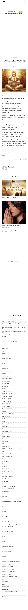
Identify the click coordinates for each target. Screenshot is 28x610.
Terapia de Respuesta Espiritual (9, 591)
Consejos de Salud (6, 401)
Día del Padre (5, 426)
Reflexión (4, 556)
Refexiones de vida (6, 554)
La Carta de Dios (6, 461)
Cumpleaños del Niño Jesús (8, 413)
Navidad (4, 514)
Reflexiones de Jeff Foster (8, 569)
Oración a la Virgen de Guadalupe (10, 524)
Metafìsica (4, 504)
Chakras (4, 388)
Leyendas (4, 478)
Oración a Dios (5, 521)
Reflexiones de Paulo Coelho (8, 571)
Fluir (3, 451)
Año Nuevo (4, 361)
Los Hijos (4, 484)
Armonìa (4, 373)
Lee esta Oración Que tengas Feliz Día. (11, 230)
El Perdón (4, 443)
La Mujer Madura (6, 468)
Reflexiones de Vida (6, 574)
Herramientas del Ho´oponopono (9, 453)
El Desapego (5, 441)
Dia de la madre (5, 423)
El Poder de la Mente (7, 446)
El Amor (4, 438)
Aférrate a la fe (5, 348)
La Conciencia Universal (7, 463)
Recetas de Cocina (6, 551)
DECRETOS (5, 418)
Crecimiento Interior (7, 406)
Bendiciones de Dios (7, 381)
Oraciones (14, 57)
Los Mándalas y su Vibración (8, 486)
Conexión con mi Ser (7, 393)
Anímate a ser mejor (6, 358)
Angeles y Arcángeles (7, 356)
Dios (3, 428)
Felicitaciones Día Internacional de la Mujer (12, 448)
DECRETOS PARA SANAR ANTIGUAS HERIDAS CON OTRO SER (13, 320)
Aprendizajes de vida (7, 371)
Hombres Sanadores (7, 456)
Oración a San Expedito (7, 526)
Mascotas (4, 496)
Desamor (4, 421)
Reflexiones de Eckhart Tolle (8, 566)
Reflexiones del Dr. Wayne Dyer (9, 576)
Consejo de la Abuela (7, 396)
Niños (3, 519)
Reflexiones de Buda (7, 564)
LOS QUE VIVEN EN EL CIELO (8, 489)
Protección (4, 549)
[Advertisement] (14, 38)
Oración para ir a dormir (7, 531)
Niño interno (5, 516)
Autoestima (5, 376)
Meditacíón (4, 499)
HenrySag (4, 323)
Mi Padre (4, 506)
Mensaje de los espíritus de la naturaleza (11, 501)
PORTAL (4, 544)
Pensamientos (5, 539)
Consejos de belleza (6, 398)
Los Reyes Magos (6, 491)
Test (3, 594)
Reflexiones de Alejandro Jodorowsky (11, 561)
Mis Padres (4, 509)
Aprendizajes (5, 368)
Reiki (3, 579)
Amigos (4, 353)
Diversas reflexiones (7, 433)
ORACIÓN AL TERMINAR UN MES (10, 197)
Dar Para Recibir (6, 416)
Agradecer (4, 351)
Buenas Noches (5, 383)
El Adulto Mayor (6, 436)
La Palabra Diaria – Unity (7, 471)
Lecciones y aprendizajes (7, 476)
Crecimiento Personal (7, 408)
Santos (3, 584)
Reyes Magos (5, 581)
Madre (3, 494)
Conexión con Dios (6, 391)
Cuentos (4, 411)
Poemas (4, 541)
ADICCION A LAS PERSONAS (9, 346)
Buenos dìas (5, 386)
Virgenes (4, 596)
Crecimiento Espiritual (7, 403)
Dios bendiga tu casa (7, 431)
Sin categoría (5, 589)
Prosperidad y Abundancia (8, 546)
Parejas (4, 536)
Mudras (4, 511)
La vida (4, 473)
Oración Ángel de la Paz (7, 529)
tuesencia (11, 167)
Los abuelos (5, 481)
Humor (3, 458)
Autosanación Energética (8, 378)
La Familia (4, 466)
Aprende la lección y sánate (8, 366)
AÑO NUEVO (5, 363)
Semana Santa (5, 586)
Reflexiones (5, 559)
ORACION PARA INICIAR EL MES (10, 225)
